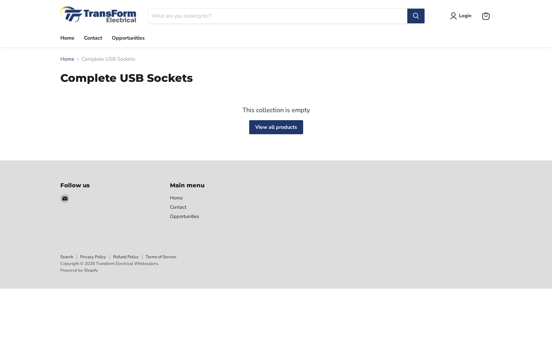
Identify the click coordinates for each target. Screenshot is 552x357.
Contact (93, 38)
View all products (276, 127)
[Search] (416, 16)
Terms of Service (161, 257)
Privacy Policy (93, 257)
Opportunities (128, 38)
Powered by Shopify (79, 270)
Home (67, 38)
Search (66, 257)
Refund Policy (126, 257)
